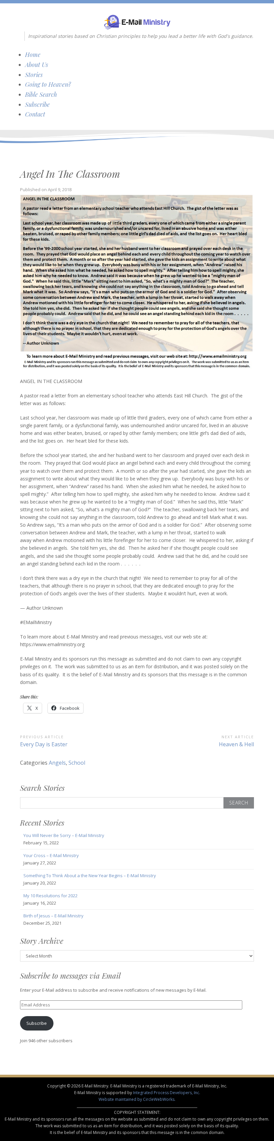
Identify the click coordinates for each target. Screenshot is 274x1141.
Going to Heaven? (48, 84)
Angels (57, 762)
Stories (34, 75)
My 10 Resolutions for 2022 (50, 896)
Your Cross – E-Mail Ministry (51, 855)
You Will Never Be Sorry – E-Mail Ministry (63, 835)
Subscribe (37, 104)
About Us (36, 65)
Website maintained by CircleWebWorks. (137, 1099)
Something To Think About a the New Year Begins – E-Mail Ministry (89, 875)
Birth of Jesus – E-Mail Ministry (53, 916)
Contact (35, 114)
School (76, 762)
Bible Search (41, 94)
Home (32, 55)
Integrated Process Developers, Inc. (166, 1092)
